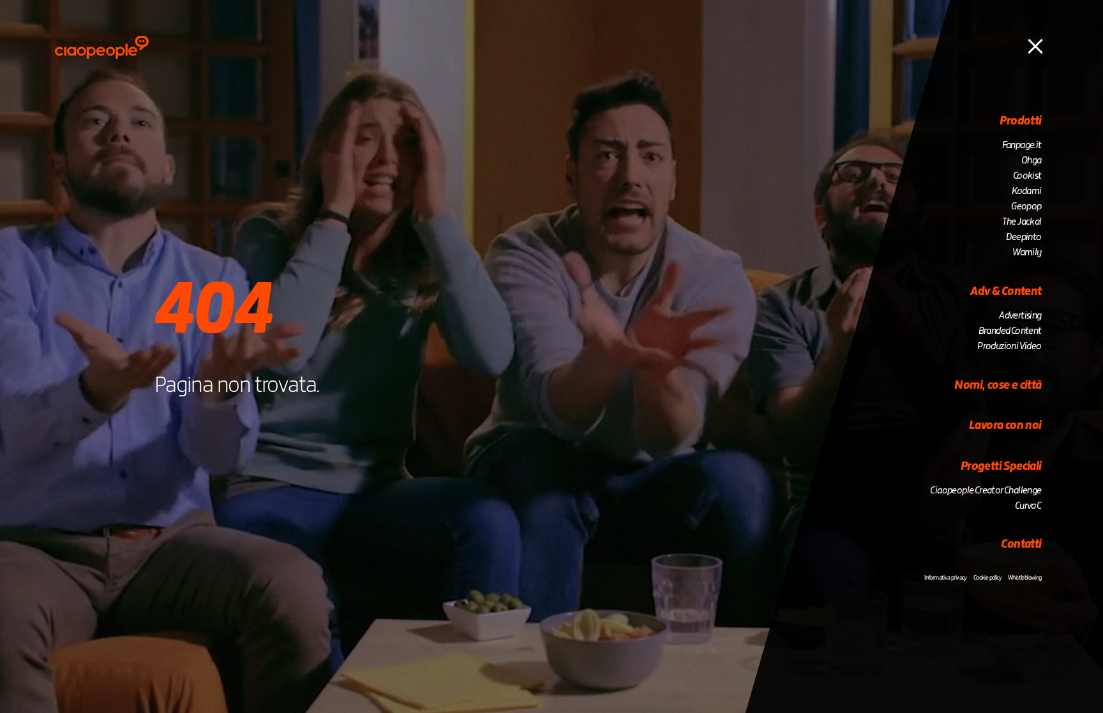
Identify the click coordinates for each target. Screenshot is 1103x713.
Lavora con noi (1005, 425)
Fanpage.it (1022, 145)
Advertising (1020, 316)
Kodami (1026, 191)
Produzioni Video (1009, 346)
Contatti (1021, 544)
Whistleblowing (1025, 577)
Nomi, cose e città (997, 385)
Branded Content (1010, 331)
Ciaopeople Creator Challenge (985, 491)
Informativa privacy (945, 577)
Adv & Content (1005, 291)
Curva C (1028, 506)
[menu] (1035, 45)
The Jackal (1022, 222)
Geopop (1026, 207)
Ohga (1031, 161)
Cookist (1027, 176)
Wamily (1026, 253)
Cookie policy (987, 577)
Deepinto (1023, 237)
